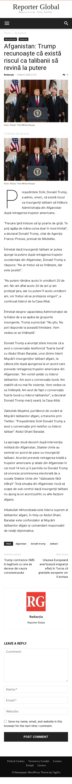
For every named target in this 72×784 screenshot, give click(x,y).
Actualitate (21, 33)
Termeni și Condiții (38, 761)
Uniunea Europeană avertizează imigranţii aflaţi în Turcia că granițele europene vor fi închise (53, 568)
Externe (23, 39)
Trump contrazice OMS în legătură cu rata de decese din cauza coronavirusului (19, 566)
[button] (6, 23)
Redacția (9, 74)
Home (7, 33)
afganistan (21, 543)
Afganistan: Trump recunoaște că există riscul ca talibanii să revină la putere (32, 57)
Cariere (41, 765)
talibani (54, 543)
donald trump (38, 543)
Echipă (30, 765)
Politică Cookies (16, 761)
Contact (57, 761)
